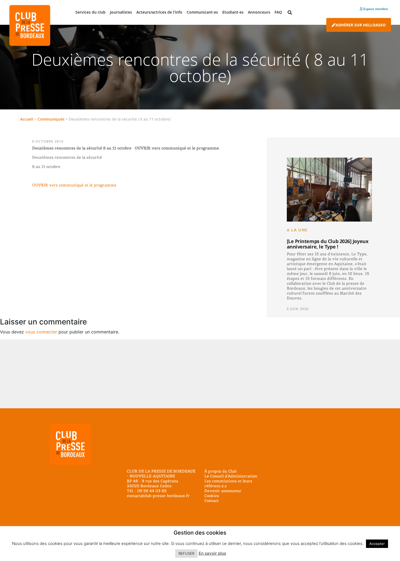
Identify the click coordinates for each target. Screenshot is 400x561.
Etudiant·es (233, 12)
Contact (211, 500)
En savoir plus (212, 553)
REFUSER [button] (186, 553)
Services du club (90, 12)
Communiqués (51, 119)
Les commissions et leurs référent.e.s (228, 483)
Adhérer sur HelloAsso (361, 24)
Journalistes (121, 12)
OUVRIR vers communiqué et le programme (74, 185)
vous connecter (41, 332)
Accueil (26, 119)
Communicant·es (202, 12)
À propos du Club (220, 471)
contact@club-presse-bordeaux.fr (158, 495)
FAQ (278, 12)
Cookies (211, 495)
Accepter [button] (377, 543)
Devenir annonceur (222, 490)
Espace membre (375, 9)
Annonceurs (259, 12)
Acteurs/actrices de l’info (159, 12)
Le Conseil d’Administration (230, 476)
